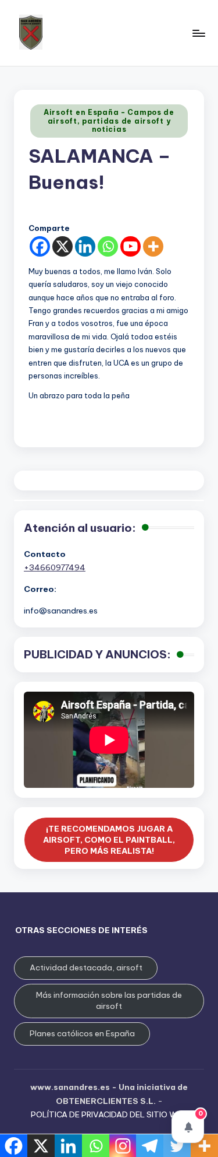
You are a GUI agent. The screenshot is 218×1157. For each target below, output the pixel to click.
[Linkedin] (85, 246)
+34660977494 (54, 567)
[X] (62, 246)
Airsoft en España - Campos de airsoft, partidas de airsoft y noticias (109, 121)
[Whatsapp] (108, 246)
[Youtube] (130, 246)
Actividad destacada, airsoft (86, 967)
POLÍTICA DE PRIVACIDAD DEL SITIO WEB (109, 1114)
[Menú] (198, 33)
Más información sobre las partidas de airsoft (109, 1000)
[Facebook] (40, 246)
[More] (153, 246)
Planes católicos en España (82, 1033)
